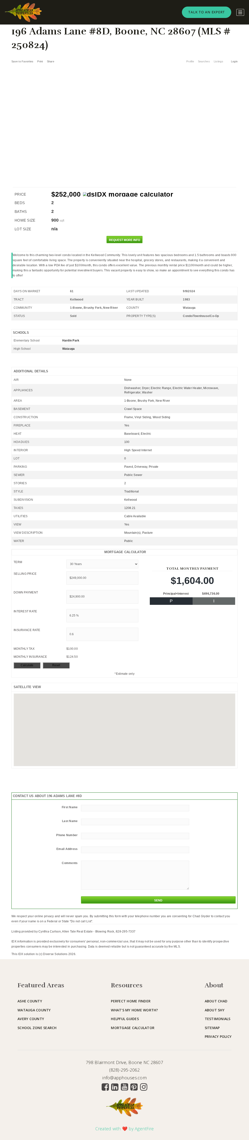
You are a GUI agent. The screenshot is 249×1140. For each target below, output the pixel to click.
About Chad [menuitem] (216, 1001)
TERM (18, 562)
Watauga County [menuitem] (34, 1010)
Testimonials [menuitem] (218, 1018)
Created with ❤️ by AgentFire (124, 1129)
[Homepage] (23, 12)
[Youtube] (124, 1086)
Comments (70, 863)
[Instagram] (143, 1086)
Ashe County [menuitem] (30, 1001)
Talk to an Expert (206, 12)
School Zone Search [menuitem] (37, 1027)
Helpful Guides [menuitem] (125, 1018)
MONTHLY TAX (24, 648)
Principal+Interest (176, 593)
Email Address (67, 849)
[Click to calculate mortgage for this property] (128, 194)
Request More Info (124, 240)
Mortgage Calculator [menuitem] (132, 1027)
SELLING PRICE (25, 573)
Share (51, 61)
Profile (190, 61)
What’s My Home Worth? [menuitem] (134, 1010)
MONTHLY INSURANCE (30, 656)
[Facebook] (105, 1086)
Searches (204, 61)
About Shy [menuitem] (214, 1010)
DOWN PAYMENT (26, 592)
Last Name (70, 821)
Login (234, 61)
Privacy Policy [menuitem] (218, 1036)
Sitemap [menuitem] (212, 1027)
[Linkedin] (114, 1086)
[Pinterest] (134, 1086)
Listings (218, 61)
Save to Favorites (22, 61)
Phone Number (67, 835)
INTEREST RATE (25, 611)
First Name (70, 807)
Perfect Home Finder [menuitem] (131, 1001)
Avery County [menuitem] (31, 1018)
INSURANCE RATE (27, 630)
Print (40, 61)
